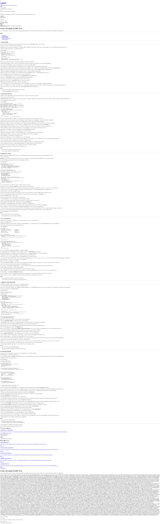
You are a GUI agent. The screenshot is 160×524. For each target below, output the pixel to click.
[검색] (1, 5)
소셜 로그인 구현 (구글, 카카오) (6, 38)
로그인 (16, 5)
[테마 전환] (2, 5)
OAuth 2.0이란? (4, 35)
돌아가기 (2, 16)
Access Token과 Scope (5, 37)
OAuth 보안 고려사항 (5, 39)
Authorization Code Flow (5, 36)
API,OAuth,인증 (3, 7)
